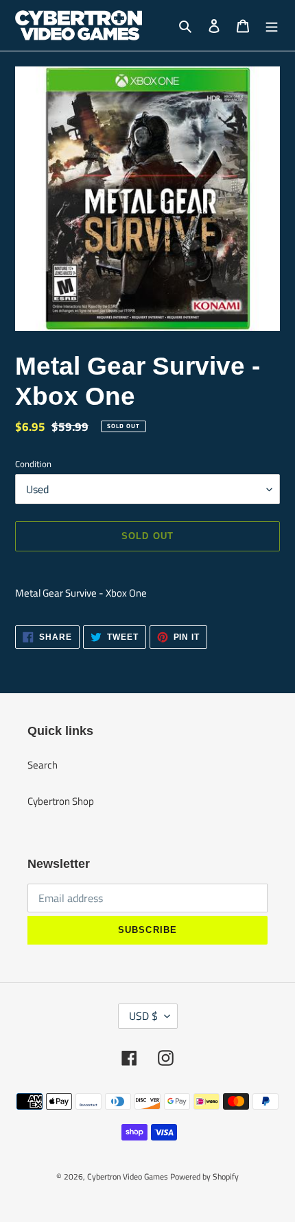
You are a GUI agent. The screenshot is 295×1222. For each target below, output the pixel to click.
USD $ (143, 1016)
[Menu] (271, 25)
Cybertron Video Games (127, 1176)
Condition (33, 464)
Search (42, 765)
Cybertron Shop (60, 801)
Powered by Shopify (204, 1176)
